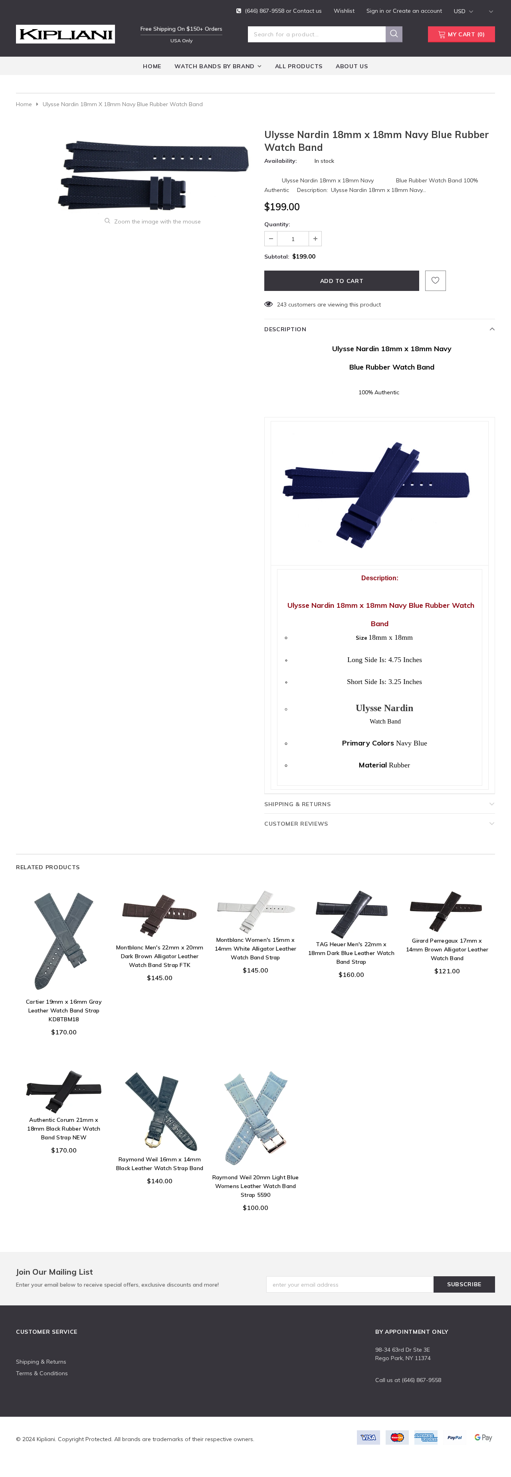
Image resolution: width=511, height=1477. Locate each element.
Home (24, 104)
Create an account (417, 10)
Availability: (280, 160)
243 (282, 304)
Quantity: (277, 224)
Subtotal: (276, 256)
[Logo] (65, 33)
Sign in (376, 10)
